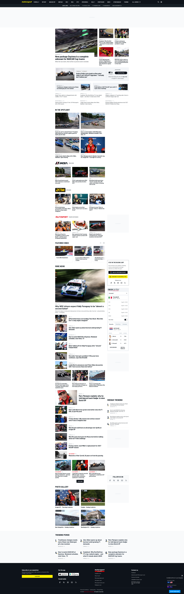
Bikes (108, 2)
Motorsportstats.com (99, 582)
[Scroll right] (103, 243)
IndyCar (60, 2)
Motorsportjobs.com (99, 578)
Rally (93, 2)
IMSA (72, 2)
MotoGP (44, 2)
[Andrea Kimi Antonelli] (110, 340)
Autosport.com (98, 580)
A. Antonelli (115, 339)
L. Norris (114, 336)
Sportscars (101, 2)
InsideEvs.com (98, 573)
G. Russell (114, 343)
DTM (78, 2)
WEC (67, 2)
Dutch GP (116, 328)
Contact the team (135, 577)
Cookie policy (93, 589)
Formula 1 (36, 2)
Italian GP (116, 297)
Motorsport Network (89, 591)
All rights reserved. (98, 591)
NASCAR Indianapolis (117, 5)
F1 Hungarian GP (106, 5)
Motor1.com (97, 575)
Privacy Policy (100, 589)
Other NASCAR (117, 2)
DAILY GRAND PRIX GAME (75, 5)
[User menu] (161, 2)
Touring (126, 2)
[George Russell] (110, 343)
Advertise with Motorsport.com (138, 575)
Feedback (133, 572)
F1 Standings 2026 (96, 5)
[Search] (158, 2)
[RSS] (125, 283)
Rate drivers (113, 347)
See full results (123, 348)
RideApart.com (98, 585)
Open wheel (85, 2)
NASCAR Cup (52, 2)
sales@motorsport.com (136, 579)
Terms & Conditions (84, 589)
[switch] (125, 319)
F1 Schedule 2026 (86, 5)
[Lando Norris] (110, 336)
